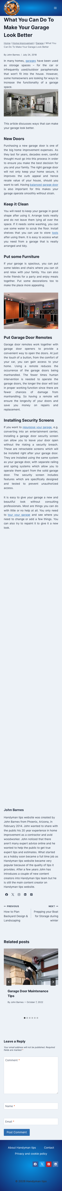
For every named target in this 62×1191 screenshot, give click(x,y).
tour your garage (19, 514)
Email (9, 1121)
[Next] (53, 982)
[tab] (24, 1018)
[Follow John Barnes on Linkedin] (25, 894)
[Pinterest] (49, 1164)
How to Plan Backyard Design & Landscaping (16, 913)
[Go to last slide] (8, 982)
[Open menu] (55, 8)
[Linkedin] (55, 1164)
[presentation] (31, 967)
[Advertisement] (31, 668)
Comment (12, 1060)
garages (31, 60)
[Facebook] (35, 1164)
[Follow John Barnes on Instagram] (19, 894)
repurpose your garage (37, 427)
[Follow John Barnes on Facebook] (6, 894)
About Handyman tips (22, 1147)
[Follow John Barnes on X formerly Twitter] (12, 894)
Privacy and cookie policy (31, 1153)
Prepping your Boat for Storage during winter (46, 913)
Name (10, 1106)
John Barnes (17, 1002)
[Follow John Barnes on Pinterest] (31, 894)
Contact (49, 1147)
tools (55, 232)
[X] (42, 1164)
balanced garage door (44, 184)
